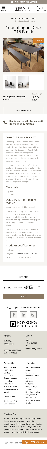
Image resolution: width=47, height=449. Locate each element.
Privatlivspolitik (31, 397)
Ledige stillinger (31, 386)
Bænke (34, 18)
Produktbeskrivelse (23, 111)
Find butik (29, 378)
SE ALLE (23, 296)
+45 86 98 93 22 (31, 343)
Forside (13, 18)
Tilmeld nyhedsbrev (32, 400)
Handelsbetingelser (32, 392)
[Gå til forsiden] (23, 9)
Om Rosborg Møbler (33, 367)
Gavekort (28, 403)
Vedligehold (29, 384)
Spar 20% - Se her (34, 442)
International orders (32, 376)
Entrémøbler (23, 18)
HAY (18, 250)
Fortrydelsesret (31, 395)
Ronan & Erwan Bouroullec (27, 254)
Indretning (29, 381)
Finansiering (29, 373)
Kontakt (28, 370)
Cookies (28, 389)
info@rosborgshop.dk (33, 348)
